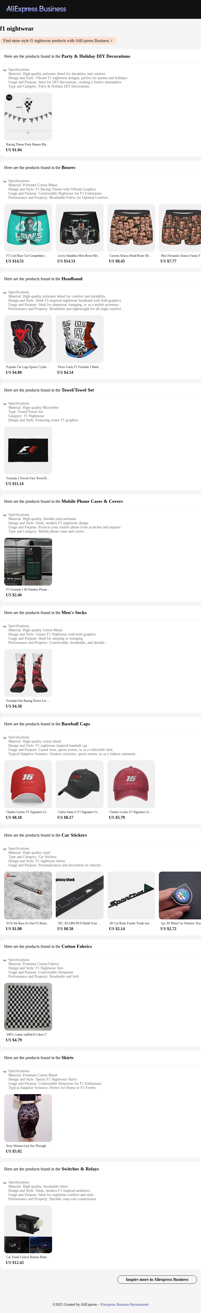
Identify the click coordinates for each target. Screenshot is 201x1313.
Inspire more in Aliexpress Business (157, 1279)
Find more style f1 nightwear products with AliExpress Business (56, 40)
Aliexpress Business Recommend (124, 1304)
